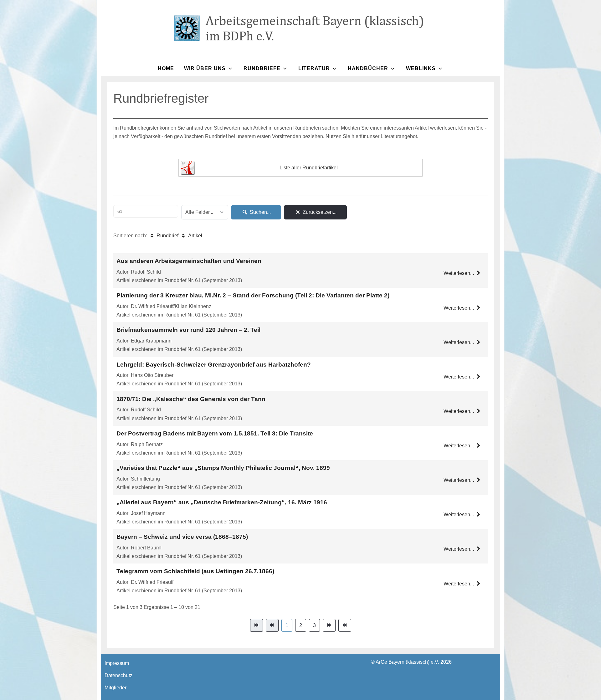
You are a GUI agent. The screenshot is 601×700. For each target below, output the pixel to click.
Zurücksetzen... (318, 212)
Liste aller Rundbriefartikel (309, 167)
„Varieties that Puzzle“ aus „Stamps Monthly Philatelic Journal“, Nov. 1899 (223, 468)
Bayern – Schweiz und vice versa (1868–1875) (182, 536)
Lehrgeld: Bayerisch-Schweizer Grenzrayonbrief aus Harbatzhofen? (213, 364)
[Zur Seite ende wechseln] (344, 625)
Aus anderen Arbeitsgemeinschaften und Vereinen (188, 261)
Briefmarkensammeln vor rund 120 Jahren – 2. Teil (188, 330)
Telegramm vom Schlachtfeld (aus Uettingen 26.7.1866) (195, 571)
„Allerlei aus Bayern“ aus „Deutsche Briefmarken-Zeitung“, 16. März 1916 (221, 502)
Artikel (194, 235)
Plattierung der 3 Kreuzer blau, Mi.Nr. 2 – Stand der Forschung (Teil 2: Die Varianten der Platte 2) (252, 295)
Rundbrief (166, 235)
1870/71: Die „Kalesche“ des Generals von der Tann (190, 399)
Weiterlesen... (459, 273)
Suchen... (260, 212)
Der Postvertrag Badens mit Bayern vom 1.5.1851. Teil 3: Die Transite (214, 433)
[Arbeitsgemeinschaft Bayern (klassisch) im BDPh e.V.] (300, 28)
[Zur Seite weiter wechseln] (329, 625)
